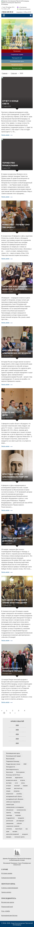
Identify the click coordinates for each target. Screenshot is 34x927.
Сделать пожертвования (9, 888)
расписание (9, 820)
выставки (9, 783)
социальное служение (12, 826)
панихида (17, 812)
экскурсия (25, 834)
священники (9, 823)
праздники (21, 818)
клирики (25, 785)
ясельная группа (19, 837)
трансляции (18, 828)
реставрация (20, 820)
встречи (22, 780)
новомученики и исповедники (15, 807)
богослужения (20, 772)
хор (26, 828)
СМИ (24, 764)
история (8, 785)
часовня (14, 831)
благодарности (10, 766)
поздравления (10, 818)
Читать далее (5, 135)
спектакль (9, 828)
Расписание (17, 51)
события (19, 823)
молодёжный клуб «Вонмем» (14, 799)
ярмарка (8, 837)
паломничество (21, 810)
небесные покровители (13, 802)
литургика (16, 791)
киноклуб (17, 785)
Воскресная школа (17, 64)
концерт (8, 788)
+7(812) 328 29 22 (7, 12)
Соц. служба (5, 911)
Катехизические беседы (9, 915)
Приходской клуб (17, 58)
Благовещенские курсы (17, 61)
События (14, 73)
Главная (4, 73)
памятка (8, 812)
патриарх (18, 815)
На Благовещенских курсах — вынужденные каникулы (13, 30)
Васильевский (10, 758)
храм (7, 831)
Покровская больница (12, 761)
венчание (9, 777)
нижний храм (10, 804)
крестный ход (18, 788)
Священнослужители (8, 878)
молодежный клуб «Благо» (14, 796)
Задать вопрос (6, 892)
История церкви (6, 873)
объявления (9, 810)
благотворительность (12, 769)
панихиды (9, 815)
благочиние (9, 772)
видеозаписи (19, 777)
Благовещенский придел (13, 756)
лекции (8, 791)
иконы (23, 783)
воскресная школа (11, 780)
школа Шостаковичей (12, 834)
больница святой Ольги (13, 775)
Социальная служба (17, 54)
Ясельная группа (17, 68)
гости (16, 783)
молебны (19, 793)
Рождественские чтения (13, 764)
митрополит (9, 793)
